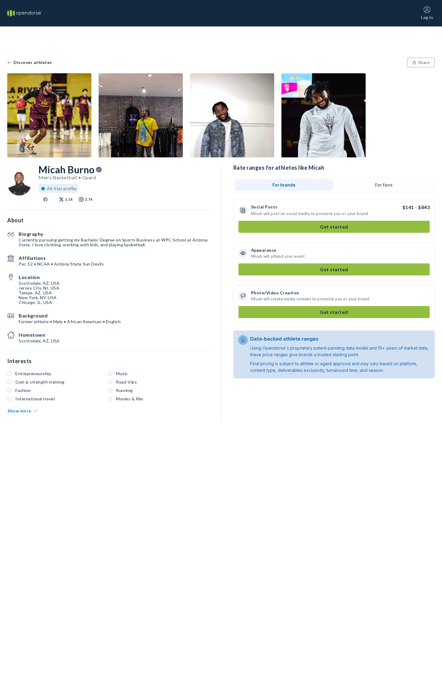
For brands (284, 184)
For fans (384, 184)
